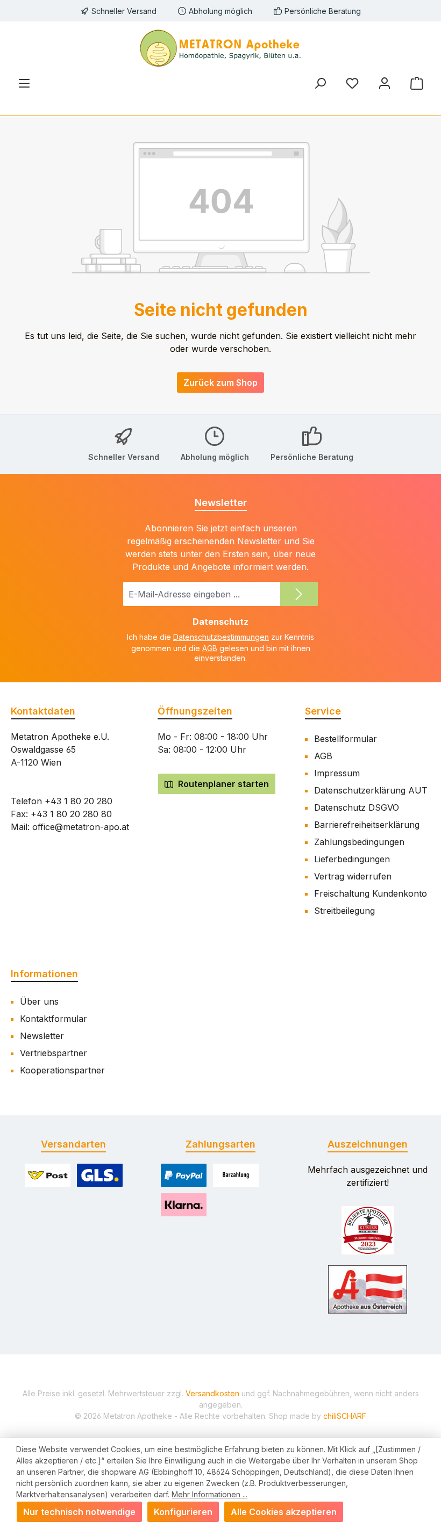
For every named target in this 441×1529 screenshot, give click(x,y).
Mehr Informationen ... (209, 1494)
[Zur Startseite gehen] (220, 48)
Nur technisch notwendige (79, 1511)
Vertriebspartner (53, 1053)
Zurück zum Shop (220, 382)
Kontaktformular (53, 1018)
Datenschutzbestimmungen (221, 636)
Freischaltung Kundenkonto (370, 893)
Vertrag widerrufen (353, 876)
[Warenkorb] (416, 83)
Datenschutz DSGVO (356, 807)
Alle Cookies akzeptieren (284, 1511)
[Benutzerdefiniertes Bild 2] (368, 1289)
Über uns (39, 1001)
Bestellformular (345, 738)
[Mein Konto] (384, 83)
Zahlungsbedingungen (359, 841)
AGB (209, 648)
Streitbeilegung (344, 910)
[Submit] (299, 594)
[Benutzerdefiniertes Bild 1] (368, 1230)
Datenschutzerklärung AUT (371, 790)
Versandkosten (212, 1393)
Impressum (337, 773)
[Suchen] (320, 83)
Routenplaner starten (222, 783)
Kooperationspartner (62, 1070)
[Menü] (24, 83)
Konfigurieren (183, 1511)
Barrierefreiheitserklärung (366, 824)
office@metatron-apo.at (80, 826)
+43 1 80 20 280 (78, 801)
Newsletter (42, 1035)
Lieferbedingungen (352, 859)
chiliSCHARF (344, 1415)
